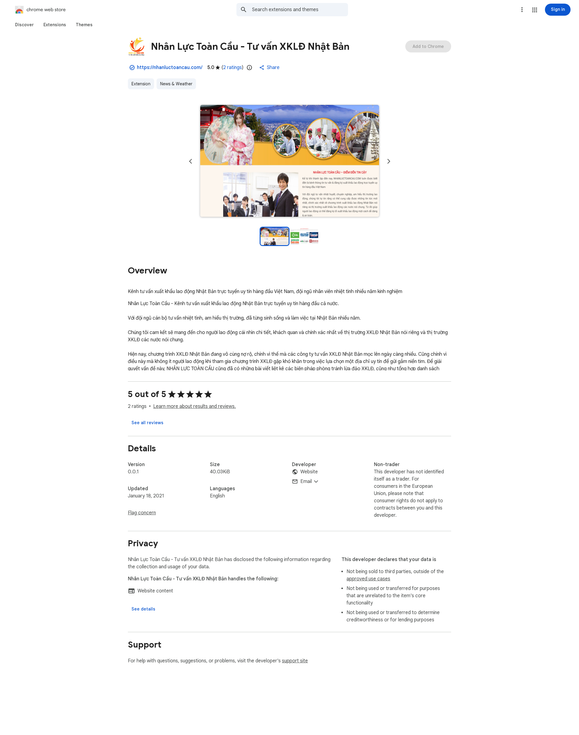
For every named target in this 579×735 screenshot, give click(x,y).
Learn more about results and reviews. (194, 406)
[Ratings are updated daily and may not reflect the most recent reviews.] (249, 68)
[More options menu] (522, 10)
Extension (140, 84)
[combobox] (300, 9)
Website (309, 472)
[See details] (143, 609)
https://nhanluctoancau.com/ (169, 68)
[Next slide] (389, 161)
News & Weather (176, 84)
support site (295, 661)
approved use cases (368, 579)
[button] (535, 10)
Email (306, 481)
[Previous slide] (191, 161)
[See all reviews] (147, 422)
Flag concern (142, 513)
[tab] (24, 24)
